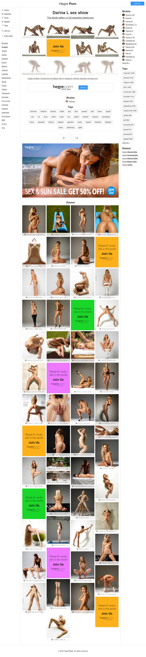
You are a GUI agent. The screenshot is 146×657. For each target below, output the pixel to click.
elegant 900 (128, 139)
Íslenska (5, 43)
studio (108, 111)
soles (61, 127)
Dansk (4, 55)
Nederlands (6, 78)
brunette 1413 (129, 96)
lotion (100, 111)
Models (7, 21)
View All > (126, 63)
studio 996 (127, 115)
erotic (80, 122)
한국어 (4, 124)
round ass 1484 (129, 92)
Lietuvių (5, 70)
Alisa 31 (129, 60)
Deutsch (5, 108)
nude (61, 116)
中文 (3, 128)
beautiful (41, 122)
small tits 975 (128, 124)
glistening (70, 127)
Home (6, 10)
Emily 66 (129, 27)
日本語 (4, 51)
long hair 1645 (129, 73)
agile (80, 127)
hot (69, 116)
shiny (32, 122)
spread (84, 111)
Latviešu (5, 74)
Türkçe (4, 89)
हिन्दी (3, 120)
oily (32, 116)
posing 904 (128, 134)
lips (69, 111)
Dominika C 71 (131, 24)
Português (6, 93)
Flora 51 (129, 34)
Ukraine (43, 111)
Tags (6, 25)
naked (76, 116)
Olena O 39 (130, 47)
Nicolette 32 (130, 56)
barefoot (98, 122)
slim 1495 (127, 87)
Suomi (4, 62)
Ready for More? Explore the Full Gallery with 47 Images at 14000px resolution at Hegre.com (63, 78)
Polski (4, 85)
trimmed (33, 111)
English (5, 47)
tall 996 (126, 120)
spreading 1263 (129, 106)
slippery (108, 122)
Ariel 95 (128, 18)
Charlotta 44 (130, 40)
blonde (53, 111)
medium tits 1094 (130, 110)
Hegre (67, 3)
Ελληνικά (6, 101)
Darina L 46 (130, 37)
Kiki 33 (128, 53)
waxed (88, 122)
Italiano (4, 66)
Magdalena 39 (131, 44)
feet (76, 111)
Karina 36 (129, 50)
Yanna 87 (129, 21)
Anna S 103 (130, 15)
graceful (70, 122)
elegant (60, 122)
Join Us (137, 3)
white (54, 116)
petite (62, 111)
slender (85, 116)
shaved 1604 (128, 77)
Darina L (72, 101)
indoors (95, 116)
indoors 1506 (128, 82)
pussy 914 (127, 129)
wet (92, 111)
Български (6, 116)
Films (6, 17)
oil (39, 116)
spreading (106, 116)
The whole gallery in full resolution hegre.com (70, 17)
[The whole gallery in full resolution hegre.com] (34, 66)
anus (45, 116)
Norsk (4, 81)
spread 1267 (128, 101)
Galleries (7, 14)
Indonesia (5, 112)
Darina (51, 122)
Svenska (5, 97)
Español (5, 58)
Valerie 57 (129, 31)
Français (5, 105)
